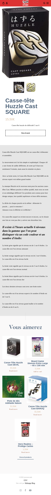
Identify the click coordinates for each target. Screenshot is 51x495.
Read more (13, 371)
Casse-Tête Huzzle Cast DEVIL (13, 363)
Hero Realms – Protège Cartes (25, 445)
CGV (25, 480)
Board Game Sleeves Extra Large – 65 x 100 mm (38, 363)
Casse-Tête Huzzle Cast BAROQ (37, 407)
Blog (33, 483)
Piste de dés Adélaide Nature (13, 402)
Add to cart (37, 372)
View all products (25, 457)
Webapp (28, 483)
